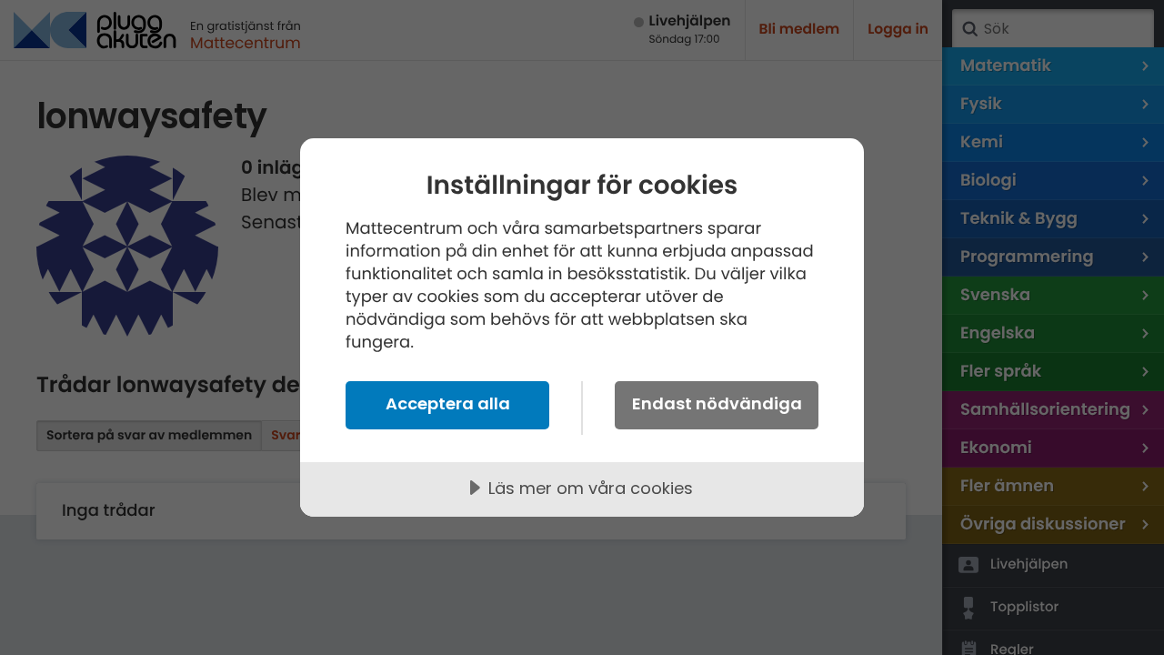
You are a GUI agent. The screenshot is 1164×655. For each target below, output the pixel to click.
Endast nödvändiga (717, 403)
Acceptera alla (448, 403)
